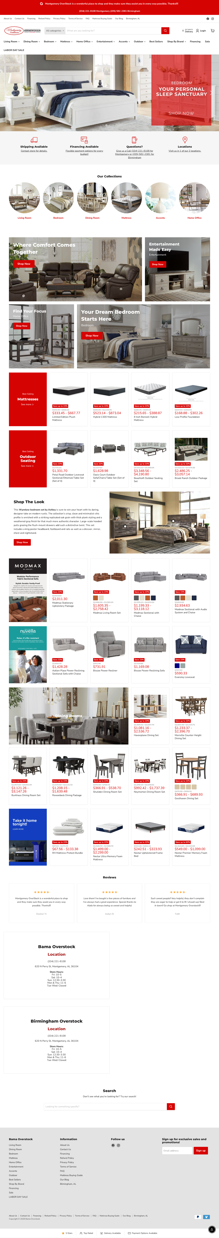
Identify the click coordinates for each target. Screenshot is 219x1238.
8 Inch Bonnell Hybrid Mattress (145, 418)
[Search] (165, 30)
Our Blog (119, 19)
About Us (8, 19)
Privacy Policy (59, 19)
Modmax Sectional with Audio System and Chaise (191, 611)
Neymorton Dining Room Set (149, 792)
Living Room (11, 41)
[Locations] (185, 148)
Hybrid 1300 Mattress (105, 417)
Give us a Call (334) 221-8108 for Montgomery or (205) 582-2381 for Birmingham (134, 154)
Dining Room (31, 41)
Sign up (201, 1150)
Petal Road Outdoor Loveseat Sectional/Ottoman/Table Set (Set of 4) (68, 478)
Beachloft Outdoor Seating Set (148, 480)
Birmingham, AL (133, 19)
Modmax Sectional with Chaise (146, 614)
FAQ (87, 19)
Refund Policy (44, 19)
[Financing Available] (84, 148)
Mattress (65, 41)
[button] (201, 30)
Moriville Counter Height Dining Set (188, 737)
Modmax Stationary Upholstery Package (63, 604)
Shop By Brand (175, 41)
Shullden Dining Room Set (107, 792)
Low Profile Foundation (187, 417)
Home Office (83, 41)
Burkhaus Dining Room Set (26, 795)
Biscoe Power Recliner (105, 670)
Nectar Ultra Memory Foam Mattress (107, 858)
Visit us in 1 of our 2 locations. (185, 151)
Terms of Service (75, 19)
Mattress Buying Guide (102, 19)
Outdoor (139, 41)
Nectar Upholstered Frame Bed (148, 854)
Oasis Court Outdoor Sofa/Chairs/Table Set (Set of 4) (108, 478)
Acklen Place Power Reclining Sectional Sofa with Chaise (68, 672)
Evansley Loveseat (185, 677)
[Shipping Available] (34, 148)
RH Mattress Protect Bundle (67, 853)
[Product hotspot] (173, 521)
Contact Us (19, 19)
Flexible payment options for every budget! (84, 152)
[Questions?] (135, 148)
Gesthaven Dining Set (186, 798)
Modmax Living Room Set (107, 612)
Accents (123, 41)
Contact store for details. (34, 151)
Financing (31, 19)
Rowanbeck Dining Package (67, 795)
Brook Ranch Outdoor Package (191, 478)
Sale (207, 41)
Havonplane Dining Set (146, 735)
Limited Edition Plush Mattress (63, 418)
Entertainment (105, 41)
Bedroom (49, 41)
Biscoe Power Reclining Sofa (149, 670)
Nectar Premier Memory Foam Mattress (191, 854)
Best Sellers (156, 41)
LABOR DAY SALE (14, 50)
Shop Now (22, 542)
